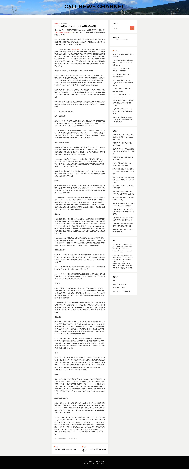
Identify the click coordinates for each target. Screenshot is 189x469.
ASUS (114, 246)
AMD (117, 244)
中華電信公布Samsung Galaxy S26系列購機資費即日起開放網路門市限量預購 (123, 211)
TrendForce (128, 259)
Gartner (74, 438)
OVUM (124, 257)
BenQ (118, 246)
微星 (130, 263)
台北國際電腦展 (117, 263)
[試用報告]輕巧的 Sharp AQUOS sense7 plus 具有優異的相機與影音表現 (123, 119)
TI (123, 259)
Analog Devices (123, 244)
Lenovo (115, 253)
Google (120, 251)
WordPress (105, 463)
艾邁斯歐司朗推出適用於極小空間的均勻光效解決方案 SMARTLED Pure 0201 (123, 171)
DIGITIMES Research (118, 249)
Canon (122, 246)
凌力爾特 (122, 261)
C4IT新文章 (117, 50)
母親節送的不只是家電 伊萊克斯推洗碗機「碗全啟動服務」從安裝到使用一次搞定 (123, 179)
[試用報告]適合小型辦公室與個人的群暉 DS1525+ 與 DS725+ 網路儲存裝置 (123, 62)
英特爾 (131, 266)
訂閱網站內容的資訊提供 (120, 284)
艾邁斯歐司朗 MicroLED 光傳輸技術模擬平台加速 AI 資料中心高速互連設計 (123, 151)
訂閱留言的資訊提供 (118, 288)
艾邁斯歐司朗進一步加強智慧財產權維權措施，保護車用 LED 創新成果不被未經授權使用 (123, 137)
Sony (120, 259)
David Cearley (75, 49)
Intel (130, 251)
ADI (114, 244)
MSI (131, 255)
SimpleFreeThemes (93, 463)
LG (118, 253)
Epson (126, 249)
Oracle (119, 257)
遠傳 (131, 268)
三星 (114, 261)
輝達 (127, 268)
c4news (65, 24)
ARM (130, 244)
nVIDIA (114, 257)
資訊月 (117, 268)
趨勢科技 (122, 268)
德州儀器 (118, 266)
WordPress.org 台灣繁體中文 (121, 291)
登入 (114, 281)
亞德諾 (117, 261)
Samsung (115, 259)
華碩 (114, 268)
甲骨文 (127, 266)
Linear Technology (118, 255)
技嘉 (123, 266)
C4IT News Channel (94, 6)
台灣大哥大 (125, 263)
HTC (127, 251)
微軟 (114, 266)
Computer (63, 438)
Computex (128, 246)
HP (124, 251)
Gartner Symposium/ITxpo (64, 32)
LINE (121, 253)
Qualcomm (130, 257)
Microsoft (126, 255)
